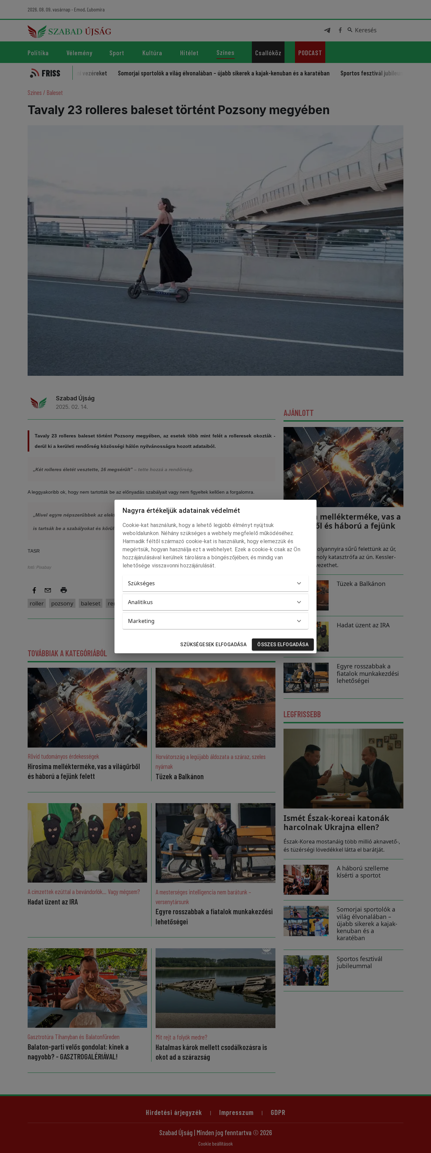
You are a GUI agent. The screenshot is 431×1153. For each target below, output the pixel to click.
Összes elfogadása (282, 644)
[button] (215, 583)
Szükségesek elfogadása (213, 644)
